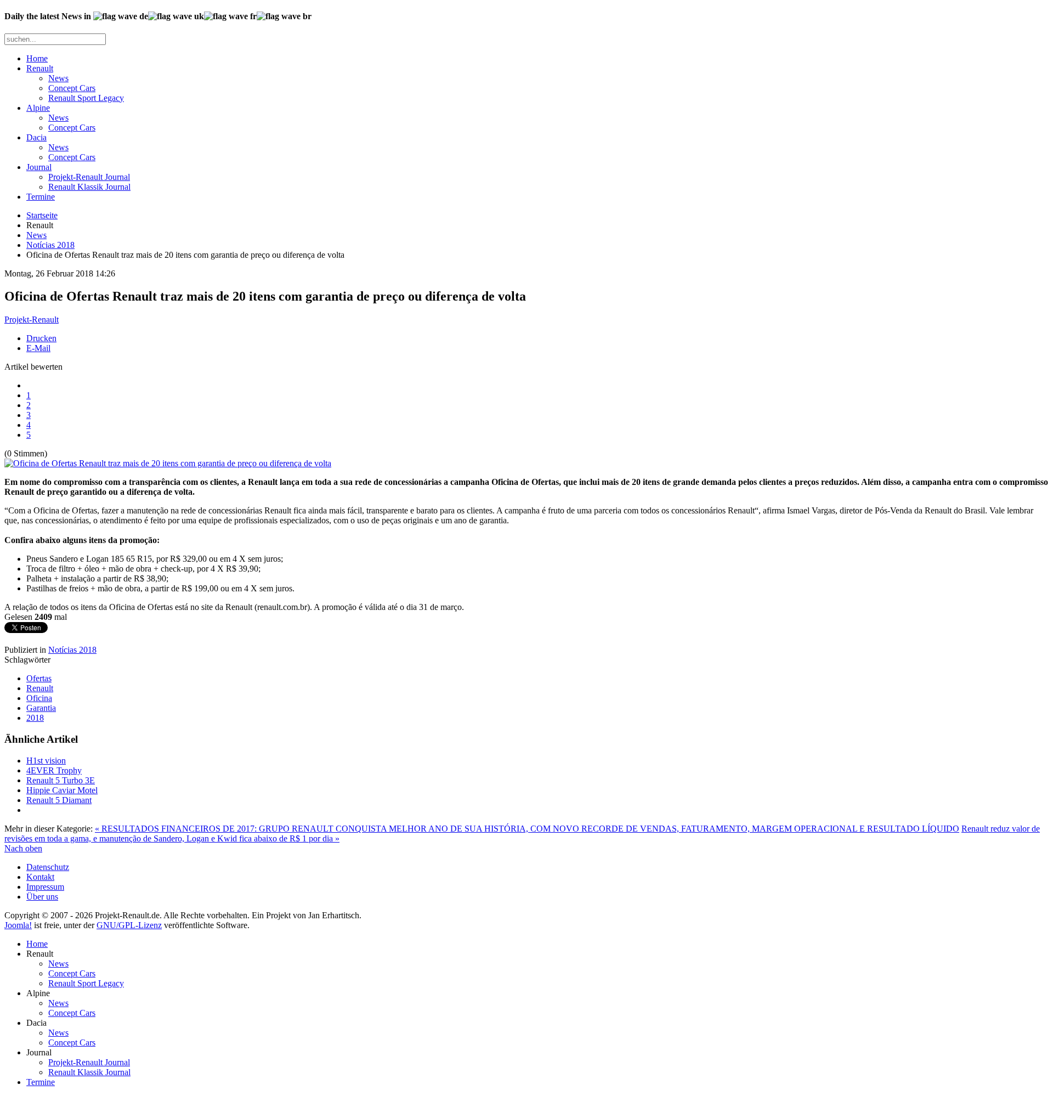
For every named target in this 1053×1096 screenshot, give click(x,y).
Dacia (36, 137)
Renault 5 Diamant (59, 800)
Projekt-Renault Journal (89, 177)
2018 (35, 717)
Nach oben (23, 848)
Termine (40, 196)
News (58, 78)
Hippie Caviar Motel (62, 790)
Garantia (41, 708)
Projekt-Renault (31, 319)
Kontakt (40, 877)
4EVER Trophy (54, 770)
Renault (39, 68)
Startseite (42, 215)
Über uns (42, 896)
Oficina (39, 698)
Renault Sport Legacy (86, 98)
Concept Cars (71, 88)
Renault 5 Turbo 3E (60, 780)
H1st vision (46, 760)
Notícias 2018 (50, 245)
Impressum (45, 886)
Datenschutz (47, 867)
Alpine (38, 107)
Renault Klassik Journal (89, 186)
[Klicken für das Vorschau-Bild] (167, 463)
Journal (39, 167)
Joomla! (18, 925)
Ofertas (39, 678)
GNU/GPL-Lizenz (129, 925)
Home (37, 58)
